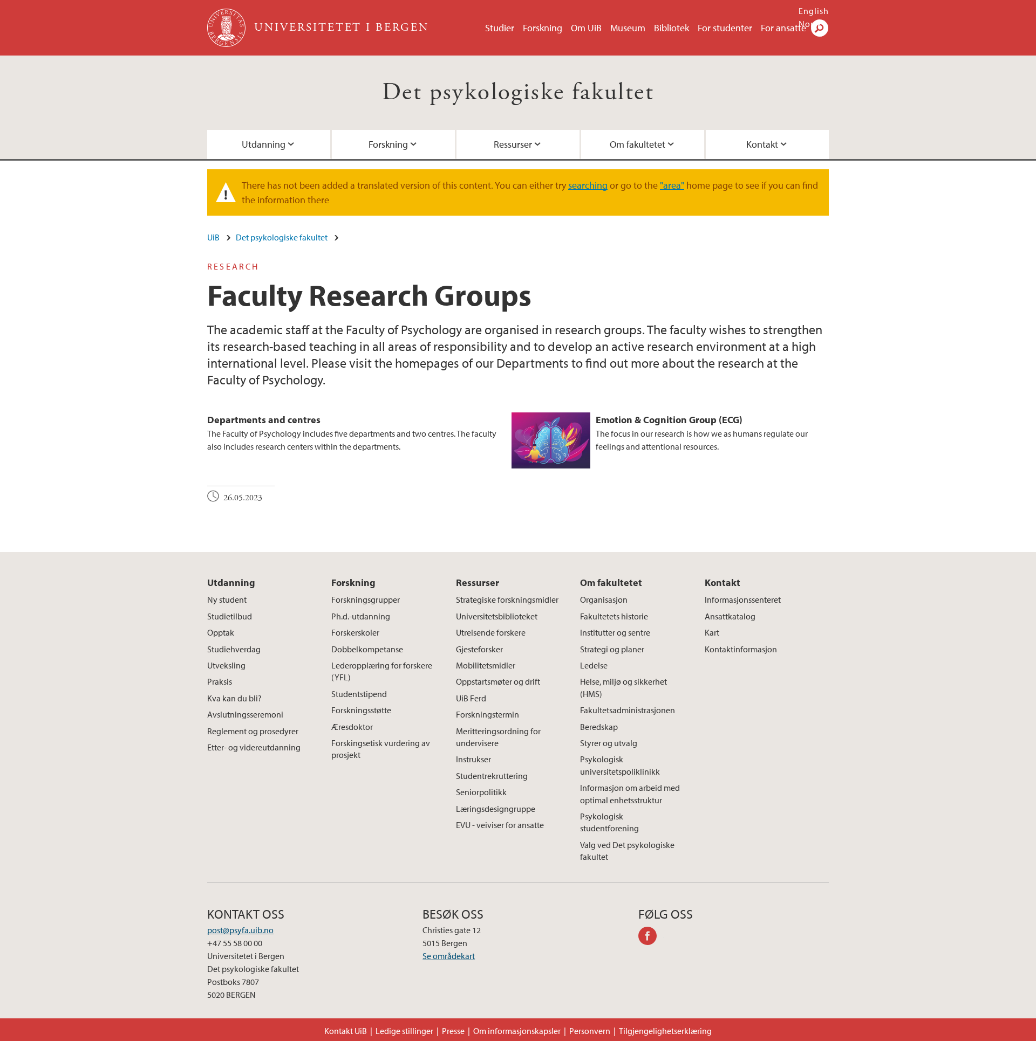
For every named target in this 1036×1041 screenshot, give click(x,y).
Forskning (542, 28)
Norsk (810, 23)
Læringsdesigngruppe (495, 808)
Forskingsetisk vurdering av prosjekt (380, 748)
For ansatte (783, 28)
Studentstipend (359, 693)
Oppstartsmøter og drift (498, 681)
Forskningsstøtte (361, 710)
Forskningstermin (487, 714)
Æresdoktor (352, 726)
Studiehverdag (234, 649)
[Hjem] (227, 28)
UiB (213, 237)
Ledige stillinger (404, 1030)
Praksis (219, 681)
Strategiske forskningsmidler (507, 599)
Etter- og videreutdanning (254, 747)
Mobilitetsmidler (485, 665)
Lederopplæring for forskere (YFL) (381, 671)
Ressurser (513, 144)
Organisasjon (604, 599)
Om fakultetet (637, 144)
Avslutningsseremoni (245, 714)
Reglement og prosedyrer (252, 731)
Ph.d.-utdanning (360, 616)
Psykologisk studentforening (609, 822)
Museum (627, 28)
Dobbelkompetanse (367, 649)
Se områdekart (448, 955)
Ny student (227, 599)
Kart (712, 632)
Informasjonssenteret (743, 599)
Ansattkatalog (730, 616)
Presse (453, 1030)
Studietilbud (229, 616)
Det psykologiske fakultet (518, 92)
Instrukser (473, 759)
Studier (499, 28)
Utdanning (263, 144)
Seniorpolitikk (481, 792)
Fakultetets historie (614, 616)
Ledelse (594, 665)
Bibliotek (671, 28)
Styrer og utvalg (608, 742)
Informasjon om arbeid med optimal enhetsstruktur (630, 793)
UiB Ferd (471, 698)
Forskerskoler (355, 632)
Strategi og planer (612, 649)
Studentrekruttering (492, 775)
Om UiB (586, 28)
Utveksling (226, 665)
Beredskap (599, 726)
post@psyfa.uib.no (240, 930)
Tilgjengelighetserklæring (665, 1030)
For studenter (725, 28)
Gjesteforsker (479, 649)
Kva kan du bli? (234, 698)
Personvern (589, 1030)
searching (588, 185)
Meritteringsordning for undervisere (498, 737)
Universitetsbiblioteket (496, 616)
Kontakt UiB (345, 1030)
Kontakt (762, 144)
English (814, 10)
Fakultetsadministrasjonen (627, 710)
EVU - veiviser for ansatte (500, 824)
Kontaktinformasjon (741, 649)
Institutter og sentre (615, 632)
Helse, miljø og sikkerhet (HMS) (623, 687)
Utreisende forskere (491, 632)
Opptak (220, 632)
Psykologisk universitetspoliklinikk (620, 765)
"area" (672, 185)
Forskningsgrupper (365, 599)
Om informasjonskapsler (517, 1030)
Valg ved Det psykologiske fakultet (627, 850)
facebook (651, 937)
